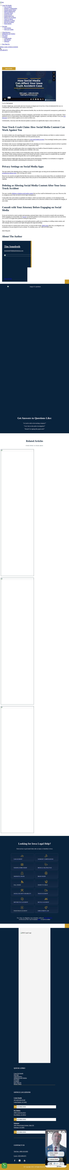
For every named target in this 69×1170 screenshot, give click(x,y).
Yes (37, 589)
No (31, 589)
